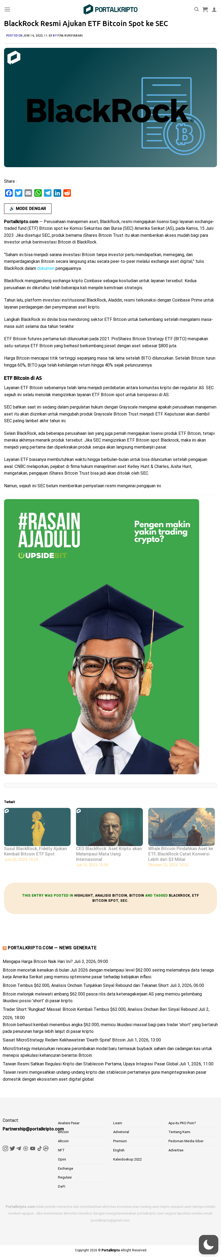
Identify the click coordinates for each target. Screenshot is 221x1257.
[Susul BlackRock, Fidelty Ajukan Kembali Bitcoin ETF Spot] (37, 827)
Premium (120, 1141)
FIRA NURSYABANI (70, 35)
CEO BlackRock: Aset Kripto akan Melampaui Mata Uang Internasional (109, 854)
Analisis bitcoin (111, 895)
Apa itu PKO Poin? (182, 1123)
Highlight (83, 895)
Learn (117, 1123)
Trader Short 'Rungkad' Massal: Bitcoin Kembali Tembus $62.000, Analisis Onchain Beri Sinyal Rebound (100, 1009)
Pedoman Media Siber (185, 1141)
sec (123, 901)
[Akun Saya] (214, 9)
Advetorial (121, 1132)
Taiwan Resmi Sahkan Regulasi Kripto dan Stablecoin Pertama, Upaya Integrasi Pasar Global (90, 1063)
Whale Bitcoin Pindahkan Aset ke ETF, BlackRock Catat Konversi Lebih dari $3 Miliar (180, 854)
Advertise (176, 1150)
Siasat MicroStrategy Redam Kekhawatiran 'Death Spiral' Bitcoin (64, 1040)
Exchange (65, 1168)
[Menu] (7, 9)
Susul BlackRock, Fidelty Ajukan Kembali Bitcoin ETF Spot (35, 851)
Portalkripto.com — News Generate (52, 947)
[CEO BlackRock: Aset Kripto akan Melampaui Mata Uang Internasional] (109, 827)
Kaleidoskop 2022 (127, 1159)
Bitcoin (136, 895)
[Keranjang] (205, 9)
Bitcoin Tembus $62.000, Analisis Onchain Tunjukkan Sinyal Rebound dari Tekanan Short (86, 985)
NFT (61, 1150)
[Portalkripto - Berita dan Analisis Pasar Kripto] (110, 9)
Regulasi (65, 1177)
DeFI (61, 1186)
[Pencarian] (196, 9)
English (119, 1150)
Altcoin (63, 1141)
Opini (62, 1159)
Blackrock (179, 895)
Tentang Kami (179, 1132)
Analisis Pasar (69, 1123)
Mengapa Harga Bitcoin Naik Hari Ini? (38, 961)
